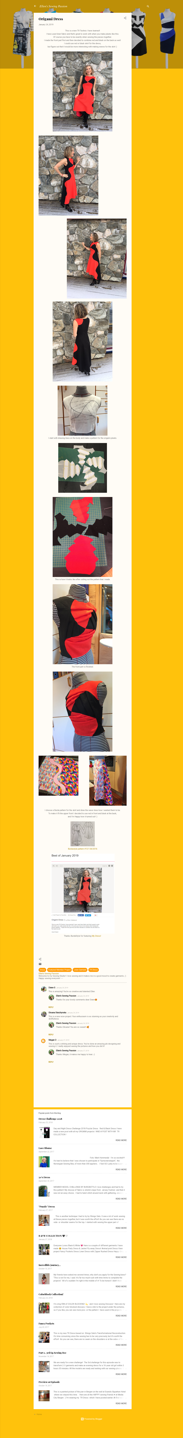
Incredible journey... (50, 1265)
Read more (121, 1140)
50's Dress (44, 1177)
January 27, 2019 (63, 1040)
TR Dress (94, 970)
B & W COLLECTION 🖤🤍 (53, 1235)
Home (39, 1414)
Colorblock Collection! (51, 1294)
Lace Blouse (45, 1148)
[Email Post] (40, 965)
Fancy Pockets (46, 1323)
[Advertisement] (142, 50)
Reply (51, 1007)
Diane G (52, 987)
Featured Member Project (59, 970)
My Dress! (96, 936)
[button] (125, 18)
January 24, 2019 (62, 988)
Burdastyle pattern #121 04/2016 (82, 849)
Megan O (52, 1040)
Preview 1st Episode (49, 1382)
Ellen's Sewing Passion (53, 6)
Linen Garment (80, 970)
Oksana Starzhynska (57, 1012)
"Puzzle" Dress (47, 1206)
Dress (42, 970)
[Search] (148, 7)
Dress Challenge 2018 (50, 1118)
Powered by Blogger (93, 1419)
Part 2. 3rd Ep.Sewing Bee (52, 1352)
